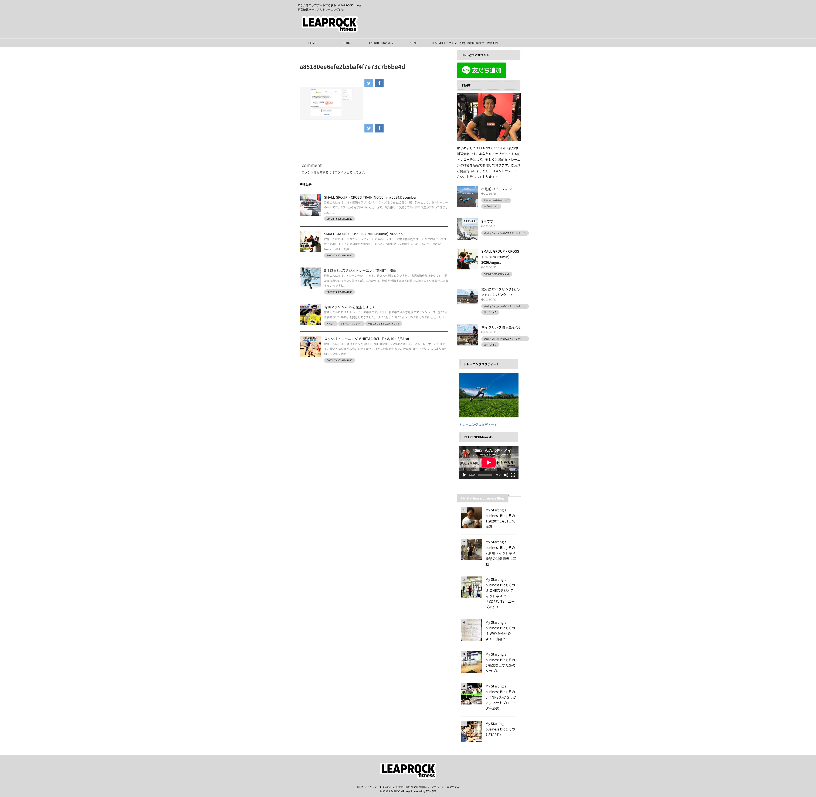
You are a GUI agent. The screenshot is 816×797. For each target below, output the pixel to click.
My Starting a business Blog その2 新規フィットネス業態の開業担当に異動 (501, 552)
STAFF (414, 43)
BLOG (346, 43)
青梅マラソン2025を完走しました (350, 306)
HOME (312, 43)
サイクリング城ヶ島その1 (501, 327)
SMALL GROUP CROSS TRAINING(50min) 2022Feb (363, 233)
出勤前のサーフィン (496, 188)
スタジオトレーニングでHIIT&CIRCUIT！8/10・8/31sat (366, 338)
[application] (488, 462)
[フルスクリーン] (513, 475)
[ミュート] (506, 475)
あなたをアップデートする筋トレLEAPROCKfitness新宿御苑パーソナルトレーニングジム (408, 786)
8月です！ (489, 221)
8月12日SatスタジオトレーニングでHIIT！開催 (360, 270)
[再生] (464, 475)
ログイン (340, 172)
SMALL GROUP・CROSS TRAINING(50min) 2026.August (500, 257)
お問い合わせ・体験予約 (482, 43)
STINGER (431, 791)
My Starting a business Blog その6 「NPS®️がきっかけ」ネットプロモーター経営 (501, 697)
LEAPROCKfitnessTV (380, 43)
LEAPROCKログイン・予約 (448, 43)
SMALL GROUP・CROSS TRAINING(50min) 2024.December (370, 197)
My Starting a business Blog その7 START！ (500, 729)
